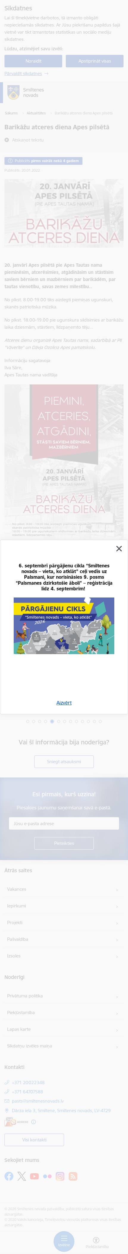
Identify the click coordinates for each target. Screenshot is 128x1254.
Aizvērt (64, 703)
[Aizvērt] (119, 548)
